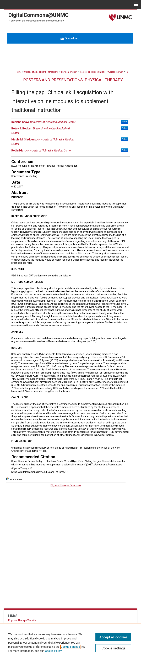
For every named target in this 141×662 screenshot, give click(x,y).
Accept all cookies (113, 637)
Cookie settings (70, 646)
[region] (70, 642)
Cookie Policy (53, 651)
